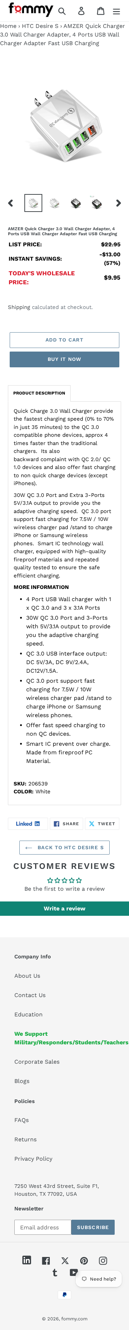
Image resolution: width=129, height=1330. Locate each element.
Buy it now (64, 359)
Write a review (64, 908)
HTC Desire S (40, 26)
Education (28, 1014)
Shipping (19, 307)
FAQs (21, 1120)
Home (8, 26)
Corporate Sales (36, 1061)
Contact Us (30, 995)
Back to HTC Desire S (70, 847)
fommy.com (74, 1318)
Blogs (21, 1081)
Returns (25, 1139)
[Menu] (116, 11)
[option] (33, 203)
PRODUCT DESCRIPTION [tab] (39, 393)
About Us (27, 975)
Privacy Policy (33, 1158)
